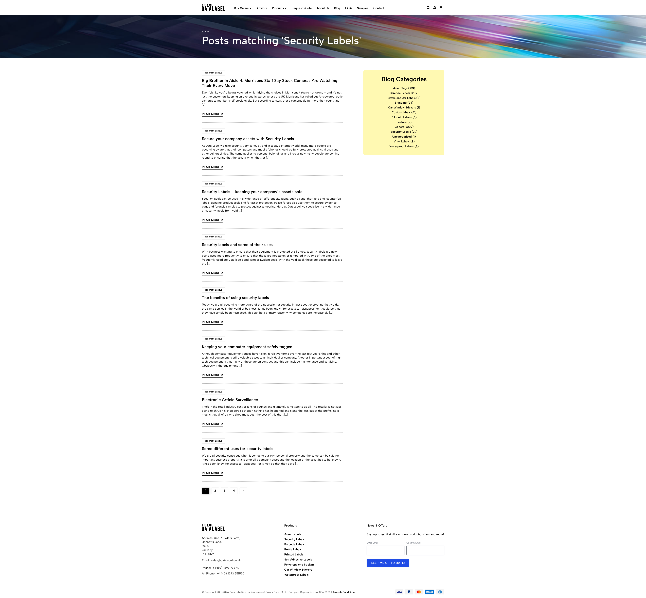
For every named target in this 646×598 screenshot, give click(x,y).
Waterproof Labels (404, 146)
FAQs (348, 8)
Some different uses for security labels (237, 448)
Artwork (262, 8)
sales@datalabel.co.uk (226, 560)
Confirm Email (413, 542)
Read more (211, 114)
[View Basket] (441, 8)
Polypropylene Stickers (299, 564)
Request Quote (302, 8)
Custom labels (404, 112)
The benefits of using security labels (235, 297)
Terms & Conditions (344, 592)
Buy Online (241, 8)
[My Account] (434, 8)
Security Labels (213, 73)
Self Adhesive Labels (298, 559)
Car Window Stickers (404, 107)
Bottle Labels (292, 549)
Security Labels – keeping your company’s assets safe (252, 191)
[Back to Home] (213, 527)
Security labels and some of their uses (237, 244)
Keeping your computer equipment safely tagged (247, 346)
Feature (404, 122)
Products (278, 8)
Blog (337, 8)
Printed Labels (293, 554)
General (404, 127)
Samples (362, 8)
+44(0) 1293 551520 (230, 573)
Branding (404, 102)
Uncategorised (404, 136)
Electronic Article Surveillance (230, 399)
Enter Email (372, 542)
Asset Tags (404, 88)
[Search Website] (428, 8)
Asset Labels (292, 534)
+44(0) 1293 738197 (226, 567)
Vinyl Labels (404, 141)
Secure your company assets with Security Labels (248, 138)
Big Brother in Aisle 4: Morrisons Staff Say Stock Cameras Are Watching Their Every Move (269, 83)
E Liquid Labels (404, 117)
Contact (378, 8)
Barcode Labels (404, 93)
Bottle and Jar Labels (404, 98)
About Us (323, 8)
